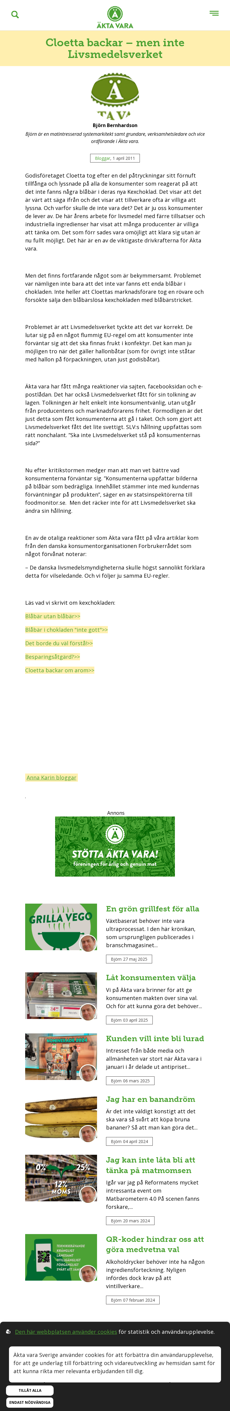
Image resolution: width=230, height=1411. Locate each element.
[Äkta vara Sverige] (115, 18)
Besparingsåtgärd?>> (52, 656)
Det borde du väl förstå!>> (59, 643)
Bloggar (102, 158)
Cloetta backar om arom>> (59, 670)
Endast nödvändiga (29, 1402)
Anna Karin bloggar (51, 777)
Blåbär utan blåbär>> (52, 616)
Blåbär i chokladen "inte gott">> (66, 629)
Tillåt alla (30, 1390)
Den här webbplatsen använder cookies (66, 1331)
